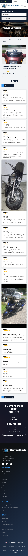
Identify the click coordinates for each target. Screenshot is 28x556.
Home (3, 40)
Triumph (3, 488)
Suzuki (3, 490)
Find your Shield (8, 436)
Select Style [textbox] (6, 18)
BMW (2, 485)
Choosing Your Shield (7, 505)
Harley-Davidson (6, 471)
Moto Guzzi (4, 496)
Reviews (3, 521)
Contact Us (20, 436)
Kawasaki (4, 479)
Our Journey (4, 518)
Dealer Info (4, 527)
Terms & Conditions (7, 530)
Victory (3, 493)
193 (12, 85)
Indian (3, 477)
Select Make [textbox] (6, 14)
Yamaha (3, 482)
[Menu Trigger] (25, 6)
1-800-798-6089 (14, 423)
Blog (2, 510)
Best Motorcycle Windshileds (9, 507)
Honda (3, 474)
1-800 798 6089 (5, 1)
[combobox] (14, 14)
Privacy (3, 532)
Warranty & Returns (7, 524)
